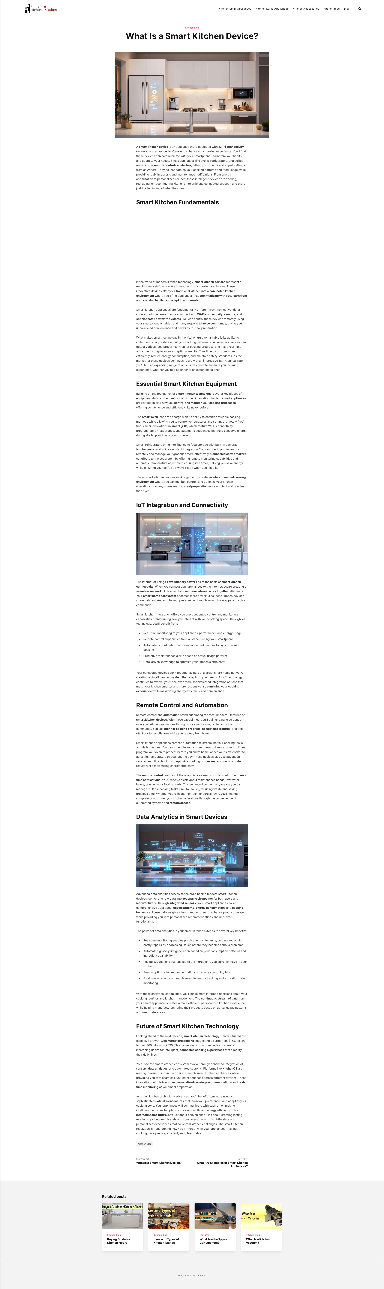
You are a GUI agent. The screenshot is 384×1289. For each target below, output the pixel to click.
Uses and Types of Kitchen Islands (166, 1240)
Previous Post (159, 1161)
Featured (204, 1234)
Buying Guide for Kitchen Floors (118, 1240)
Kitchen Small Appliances (235, 8)
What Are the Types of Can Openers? (215, 1240)
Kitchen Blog (332, 8)
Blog (347, 8)
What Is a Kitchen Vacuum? (258, 1240)
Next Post (222, 1163)
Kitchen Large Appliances (272, 8)
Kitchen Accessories (306, 8)
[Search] (359, 8)
